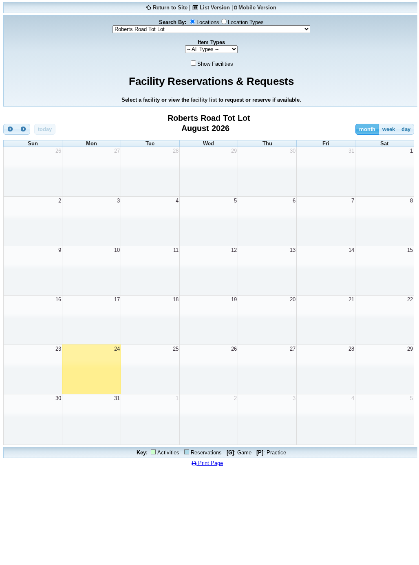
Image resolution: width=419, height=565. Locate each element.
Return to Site (170, 7)
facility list (204, 100)
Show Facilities (215, 64)
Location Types (246, 22)
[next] (24, 129)
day (405, 129)
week (388, 129)
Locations (207, 22)
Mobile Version (257, 7)
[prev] (10, 129)
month (367, 129)
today (45, 129)
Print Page (209, 463)
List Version (215, 7)
